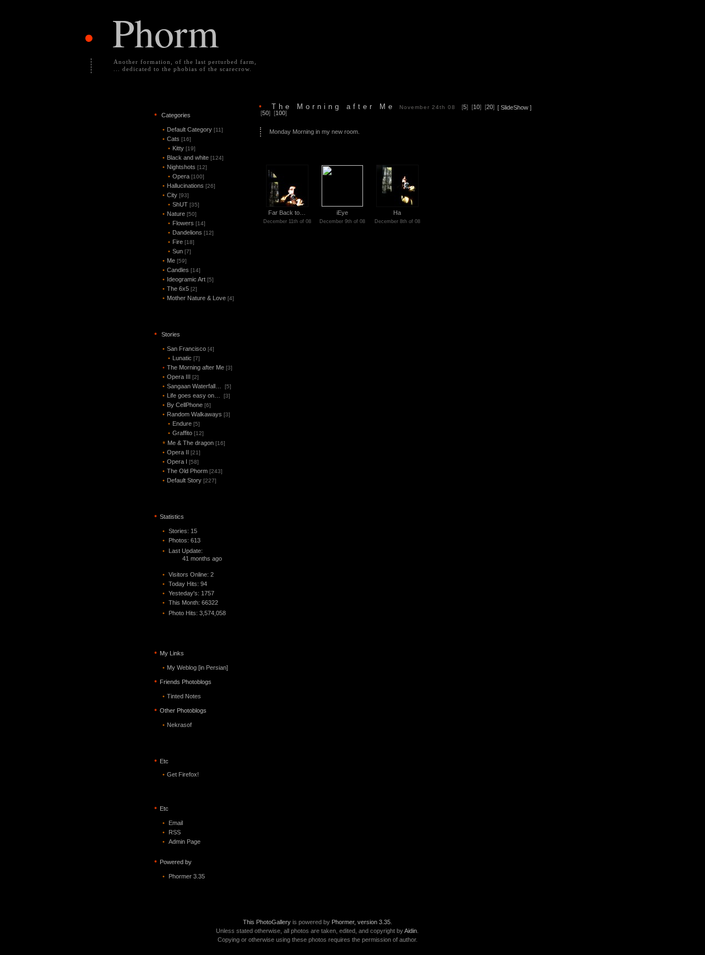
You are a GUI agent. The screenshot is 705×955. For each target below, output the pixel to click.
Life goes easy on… (196, 395)
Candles (181, 270)
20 (489, 107)
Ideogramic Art (188, 279)
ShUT (183, 204)
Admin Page (184, 841)
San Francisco (188, 348)
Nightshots (184, 167)
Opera (186, 176)
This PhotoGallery (267, 922)
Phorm (165, 32)
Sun (179, 251)
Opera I (180, 461)
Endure (184, 423)
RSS (175, 832)
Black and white (193, 157)
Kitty (182, 148)
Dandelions (191, 232)
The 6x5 (179, 288)
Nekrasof (179, 724)
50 (265, 113)
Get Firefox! (183, 774)
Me (174, 260)
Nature (179, 213)
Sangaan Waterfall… (196, 386)
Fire (181, 241)
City (175, 195)
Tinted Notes (184, 696)
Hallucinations (188, 185)
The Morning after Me (197, 367)
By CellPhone (186, 404)
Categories (176, 115)
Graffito (186, 433)
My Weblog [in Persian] (197, 667)
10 (476, 107)
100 (280, 113)
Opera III (180, 376)
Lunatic (184, 358)
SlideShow (514, 107)
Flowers (186, 223)
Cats (176, 138)
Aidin (410, 930)
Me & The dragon (193, 442)
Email (176, 823)
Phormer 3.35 (187, 876)
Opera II (181, 452)
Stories (170, 334)
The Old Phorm (192, 471)
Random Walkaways (196, 414)
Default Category (192, 129)
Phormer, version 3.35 (361, 922)
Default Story (189, 480)
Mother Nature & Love (198, 298)
